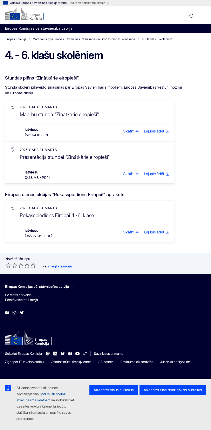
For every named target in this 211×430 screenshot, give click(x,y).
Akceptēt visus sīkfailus (114, 390)
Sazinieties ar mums (108, 353)
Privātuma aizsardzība (137, 362)
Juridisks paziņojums (175, 362)
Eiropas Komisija (16, 39)
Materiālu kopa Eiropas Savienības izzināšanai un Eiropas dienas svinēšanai (84, 39)
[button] (131, 131)
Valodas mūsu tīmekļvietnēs (70, 362)
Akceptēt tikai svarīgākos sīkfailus (173, 390)
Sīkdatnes (106, 362)
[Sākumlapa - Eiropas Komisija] (30, 14)
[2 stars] (11, 265)
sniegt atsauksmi (60, 266)
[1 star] (8, 265)
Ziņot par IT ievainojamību (24, 362)
